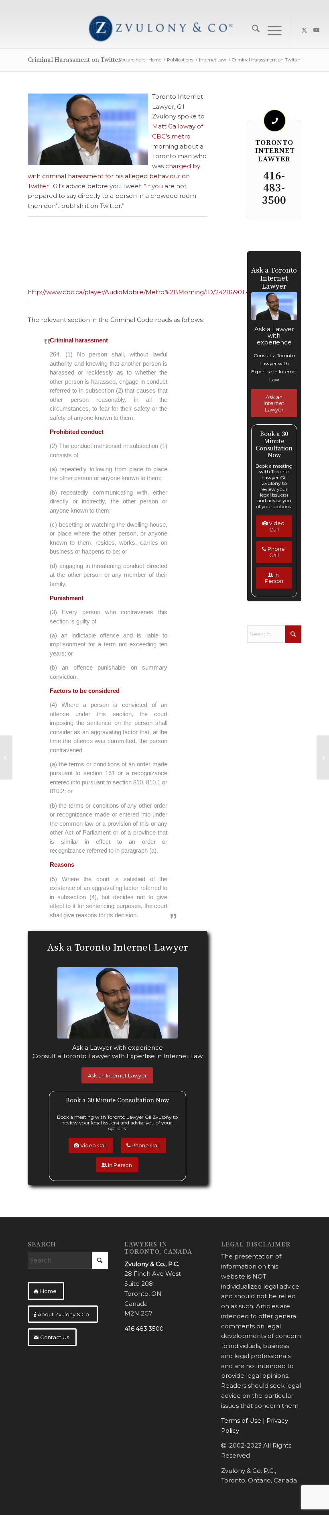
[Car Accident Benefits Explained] (323, 757)
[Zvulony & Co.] (164, 30)
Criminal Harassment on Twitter (74, 60)
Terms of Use (241, 1420)
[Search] (252, 30)
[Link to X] (305, 30)
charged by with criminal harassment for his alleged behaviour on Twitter (114, 176)
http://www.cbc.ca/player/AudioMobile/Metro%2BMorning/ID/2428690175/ (141, 292)
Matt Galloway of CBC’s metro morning (177, 136)
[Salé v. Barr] (6, 757)
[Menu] (271, 30)
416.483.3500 (144, 1328)
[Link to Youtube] (317, 30)
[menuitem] (252, 30)
